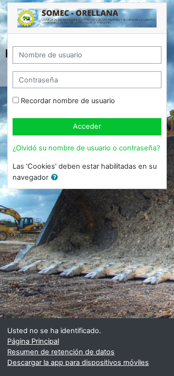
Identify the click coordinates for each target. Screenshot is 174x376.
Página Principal (33, 341)
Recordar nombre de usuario (68, 100)
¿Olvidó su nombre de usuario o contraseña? (86, 148)
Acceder (87, 126)
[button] (56, 178)
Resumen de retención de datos (61, 352)
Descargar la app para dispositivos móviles (78, 362)
